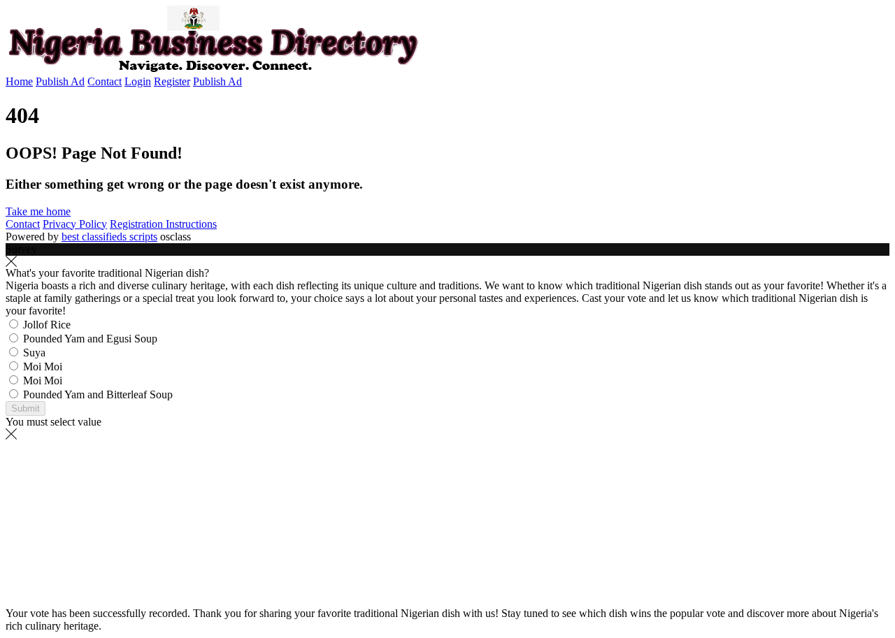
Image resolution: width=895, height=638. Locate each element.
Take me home (38, 211)
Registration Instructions (163, 224)
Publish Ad (60, 81)
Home (19, 81)
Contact (104, 81)
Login (137, 81)
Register (172, 81)
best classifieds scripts (109, 236)
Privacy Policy (75, 224)
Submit (25, 408)
